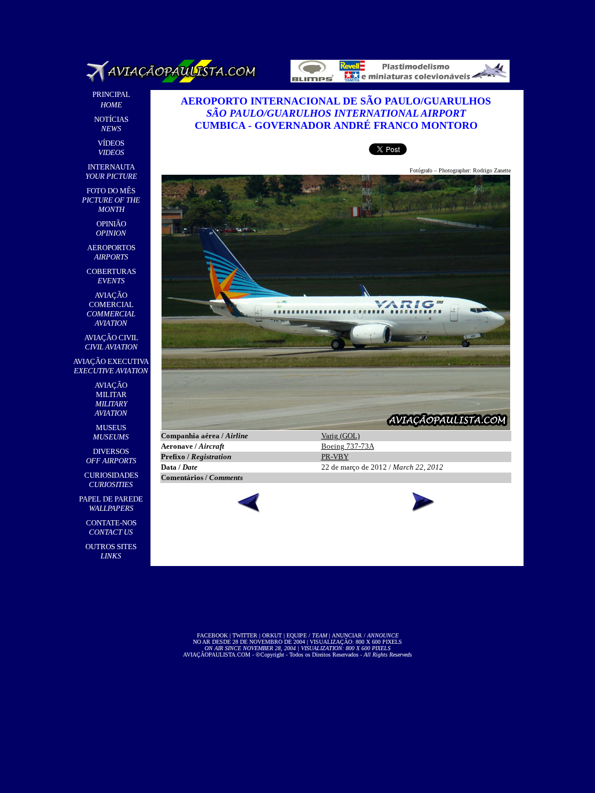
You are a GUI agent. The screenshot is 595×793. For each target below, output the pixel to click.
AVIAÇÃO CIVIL (111, 342)
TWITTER (244, 635)
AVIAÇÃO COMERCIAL (111, 309)
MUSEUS (111, 432)
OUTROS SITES (111, 551)
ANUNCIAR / (365, 635)
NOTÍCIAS (111, 124)
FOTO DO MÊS (111, 200)
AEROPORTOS (111, 252)
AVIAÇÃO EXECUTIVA (111, 366)
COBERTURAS (111, 276)
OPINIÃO (111, 228)
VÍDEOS (111, 148)
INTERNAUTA (111, 172)
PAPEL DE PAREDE (111, 504)
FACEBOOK (212, 635)
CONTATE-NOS (111, 527)
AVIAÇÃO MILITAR (111, 399)
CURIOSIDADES (111, 480)
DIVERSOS (111, 456)
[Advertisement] (299, 26)
